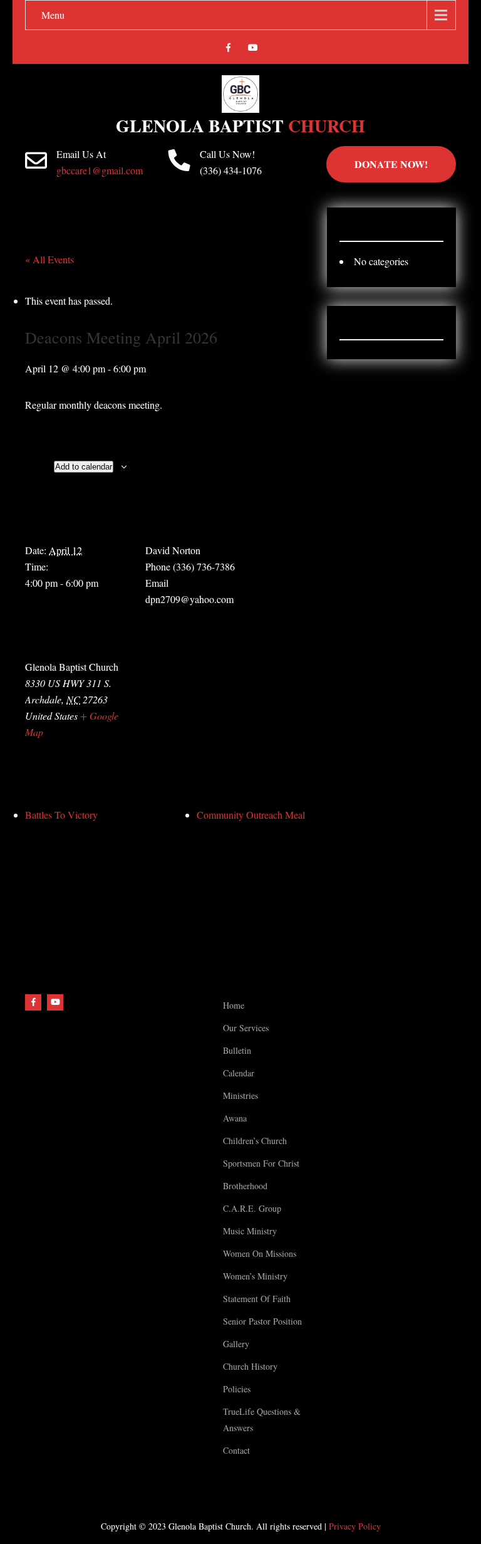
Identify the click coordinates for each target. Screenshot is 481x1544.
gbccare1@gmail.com (99, 170)
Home (233, 1005)
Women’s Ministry (255, 1276)
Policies (237, 1389)
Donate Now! (391, 164)
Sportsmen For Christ (261, 1163)
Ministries (240, 1095)
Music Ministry (250, 1231)
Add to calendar (83, 466)
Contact (236, 1450)
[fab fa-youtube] (253, 49)
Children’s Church (255, 1141)
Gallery (236, 1344)
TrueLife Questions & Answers (262, 1419)
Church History (250, 1366)
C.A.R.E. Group (252, 1208)
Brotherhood (245, 1186)
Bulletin (237, 1050)
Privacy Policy (355, 1526)
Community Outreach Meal (251, 814)
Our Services (246, 1028)
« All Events (49, 259)
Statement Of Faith (257, 1299)
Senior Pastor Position (262, 1321)
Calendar (238, 1073)
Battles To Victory (61, 814)
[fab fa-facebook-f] (228, 49)
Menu (53, 14)
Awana (235, 1118)
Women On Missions (259, 1253)
